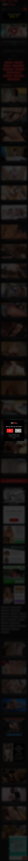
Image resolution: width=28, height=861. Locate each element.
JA (10, 430)
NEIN (18, 430)
